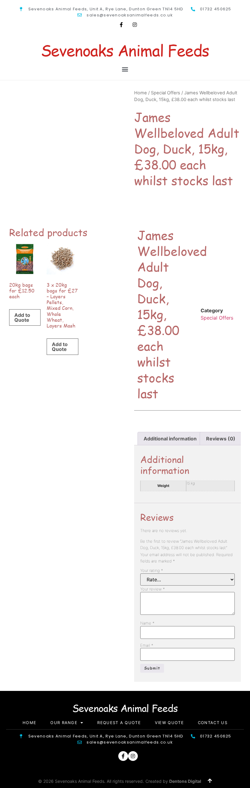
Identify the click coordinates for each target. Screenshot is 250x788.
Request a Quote (119, 722)
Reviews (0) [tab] (220, 439)
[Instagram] (135, 25)
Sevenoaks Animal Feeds (125, 50)
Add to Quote (22, 317)
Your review (152, 589)
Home (140, 93)
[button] (125, 69)
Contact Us (212, 722)
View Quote (169, 722)
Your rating (151, 571)
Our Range (63, 722)
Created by (173, 781)
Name (147, 623)
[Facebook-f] (121, 25)
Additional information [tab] (170, 439)
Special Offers (165, 93)
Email (146, 645)
